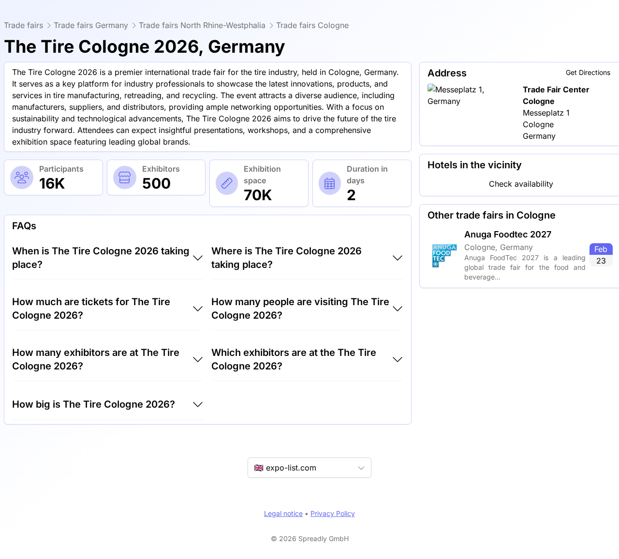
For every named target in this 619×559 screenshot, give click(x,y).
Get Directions (588, 72)
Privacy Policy (332, 513)
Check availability (521, 184)
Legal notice (283, 513)
